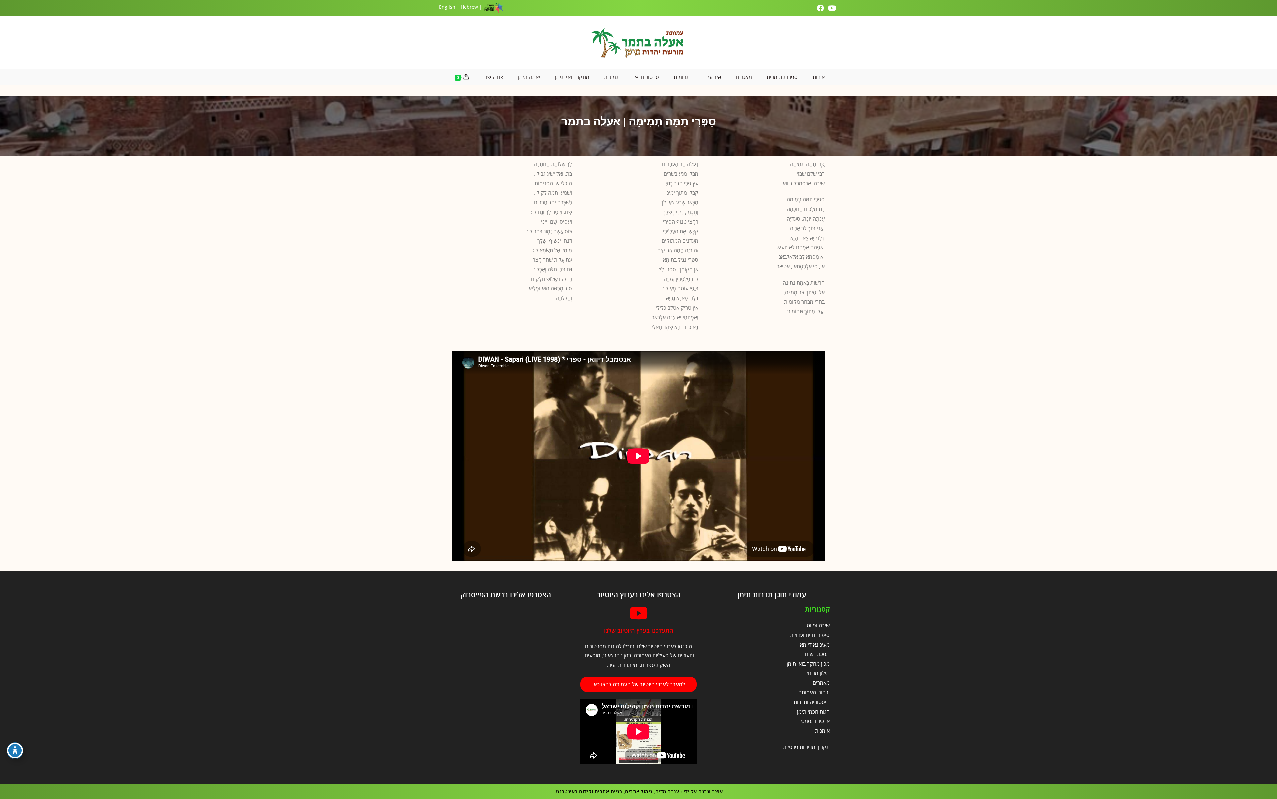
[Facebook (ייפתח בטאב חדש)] (821, 8)
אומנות (822, 730)
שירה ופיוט (818, 625)
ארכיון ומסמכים (813, 721)
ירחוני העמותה (814, 692)
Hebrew (469, 7)
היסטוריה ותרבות (812, 702)
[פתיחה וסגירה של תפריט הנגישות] (15, 750)
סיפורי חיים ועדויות (810, 635)
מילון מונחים (816, 673)
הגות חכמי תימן (813, 711)
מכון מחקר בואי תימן (808, 663)
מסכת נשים (817, 654)
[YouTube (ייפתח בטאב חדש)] (832, 8)
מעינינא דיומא (815, 644)
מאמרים (821, 682)
